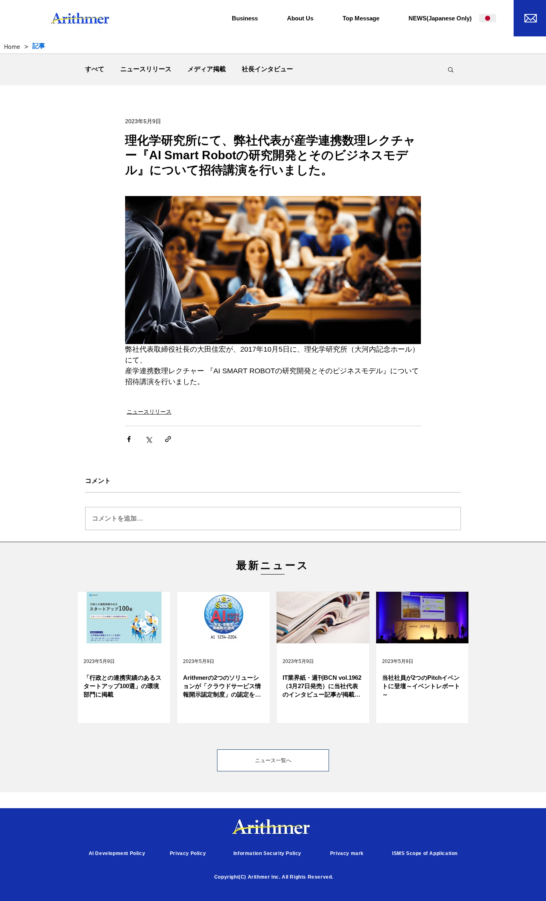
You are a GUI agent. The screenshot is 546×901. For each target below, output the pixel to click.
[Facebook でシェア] (129, 439)
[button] (253, 18)
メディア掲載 (206, 69)
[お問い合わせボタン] (530, 17)
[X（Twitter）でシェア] (148, 439)
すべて (94, 69)
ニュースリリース (145, 69)
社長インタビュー (267, 69)
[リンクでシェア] (168, 439)
